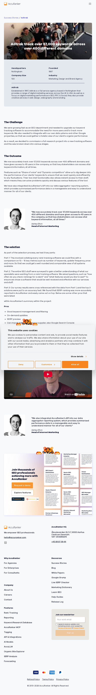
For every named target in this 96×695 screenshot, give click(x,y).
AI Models (8, 642)
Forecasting (10, 661)
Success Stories (59, 563)
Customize (46, 364)
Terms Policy (48, 679)
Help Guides (57, 597)
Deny (20, 364)
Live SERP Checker (60, 582)
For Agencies (10, 563)
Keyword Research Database (18, 622)
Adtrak (24, 18)
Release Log (57, 602)
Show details (77, 356)
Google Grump (59, 577)
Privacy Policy (78, 628)
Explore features (22, 492)
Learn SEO (56, 592)
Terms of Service (64, 628)
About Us (8, 590)
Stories (11, 18)
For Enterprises (11, 568)
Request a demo (22, 485)
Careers (8, 595)
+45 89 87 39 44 (59, 542)
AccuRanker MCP (12, 627)
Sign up (70, 633)
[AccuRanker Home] (12, 4)
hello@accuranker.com (15, 537)
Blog (54, 568)
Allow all (75, 364)
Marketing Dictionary (62, 587)
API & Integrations (12, 637)
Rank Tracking (11, 613)
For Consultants (11, 573)
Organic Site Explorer (14, 651)
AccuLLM (8, 647)
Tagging (8, 632)
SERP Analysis (10, 656)
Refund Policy (33, 679)
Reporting (9, 617)
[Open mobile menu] (90, 4)
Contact (8, 599)
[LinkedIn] (5, 542)
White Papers (58, 573)
